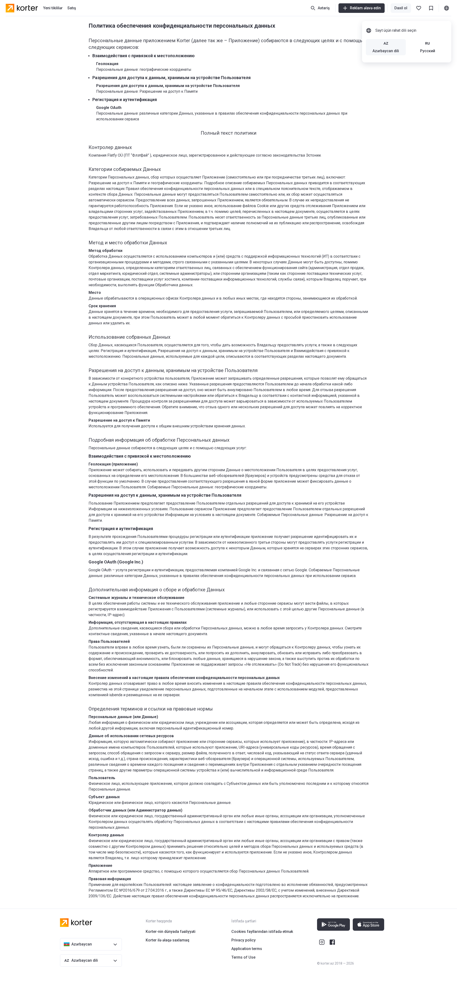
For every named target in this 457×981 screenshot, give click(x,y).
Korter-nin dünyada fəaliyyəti (170, 931)
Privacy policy (243, 940)
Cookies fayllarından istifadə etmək (262, 931)
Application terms (246, 948)
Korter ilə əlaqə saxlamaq (167, 940)
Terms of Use (243, 957)
